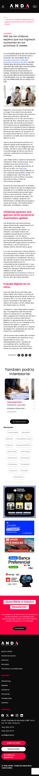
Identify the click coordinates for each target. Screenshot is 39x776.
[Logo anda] (19, 6)
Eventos (4, 660)
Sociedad (25, 464)
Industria (5, 690)
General (9, 439)
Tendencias (6, 698)
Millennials (23, 168)
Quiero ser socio (13, 743)
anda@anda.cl (7, 735)
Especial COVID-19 (24, 445)
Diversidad (12, 451)
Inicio (5, 17)
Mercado (25, 432)
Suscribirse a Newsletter (9, 756)
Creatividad (13, 432)
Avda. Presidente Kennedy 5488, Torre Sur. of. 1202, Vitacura (18, 722)
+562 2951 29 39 (7, 727)
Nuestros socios (8, 656)
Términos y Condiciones (11, 669)
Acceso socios (13, 749)
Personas (5, 694)
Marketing (6, 681)
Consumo (13, 470)
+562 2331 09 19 (7, 731)
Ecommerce (19, 477)
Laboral (9, 445)
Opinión (4, 703)
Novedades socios (24, 439)
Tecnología (25, 451)
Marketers (12, 464)
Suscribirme (19, 628)
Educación (25, 458)
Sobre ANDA (6, 651)
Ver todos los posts (19, 422)
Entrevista (12, 458)
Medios (4, 685)
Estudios (24, 470)
